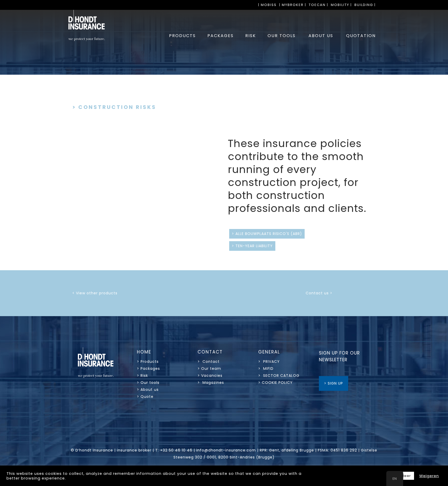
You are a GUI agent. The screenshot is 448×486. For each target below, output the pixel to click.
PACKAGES (220, 36)
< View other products (94, 293)
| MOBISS (267, 4)
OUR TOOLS (282, 36)
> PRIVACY (269, 361)
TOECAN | (318, 4)
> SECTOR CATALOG (278, 375)
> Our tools (148, 382)
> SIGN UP (333, 383)
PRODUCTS (182, 36)
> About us (148, 389)
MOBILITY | (341, 4)
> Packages (148, 368)
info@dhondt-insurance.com (226, 450)
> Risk (142, 375)
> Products (148, 361)
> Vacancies (210, 375)
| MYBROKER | (292, 4)
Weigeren (429, 476)
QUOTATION (361, 36)
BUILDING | (365, 4)
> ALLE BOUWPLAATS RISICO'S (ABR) (267, 233)
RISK (250, 36)
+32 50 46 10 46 (176, 450)
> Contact (209, 361)
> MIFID (266, 368)
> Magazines (211, 382)
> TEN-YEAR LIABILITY (252, 245)
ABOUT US (321, 36)
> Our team (209, 368)
